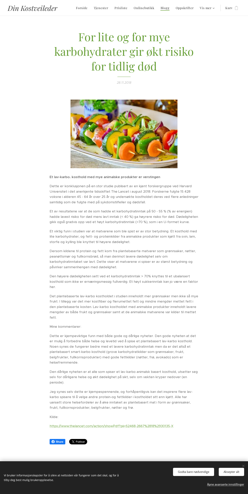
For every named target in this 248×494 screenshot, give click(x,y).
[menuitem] (83, 8)
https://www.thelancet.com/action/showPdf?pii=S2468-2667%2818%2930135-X (111, 426)
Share (59, 441)
